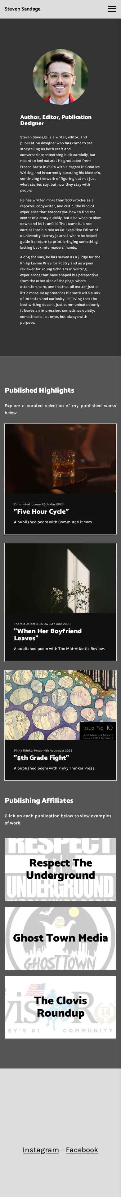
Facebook (82, 1149)
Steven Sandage (23, 9)
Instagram (41, 1149)
